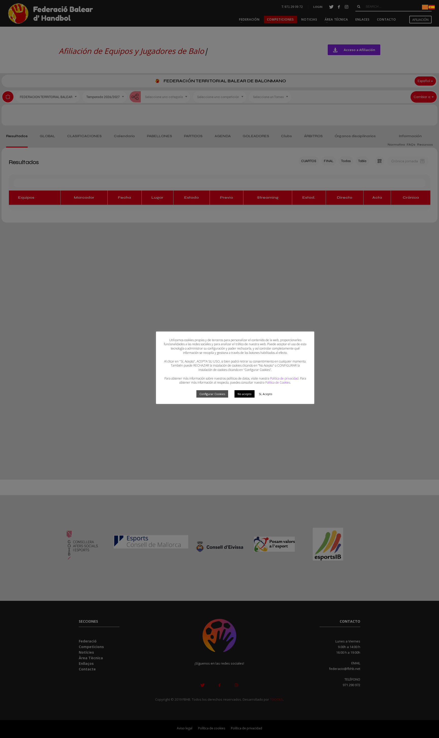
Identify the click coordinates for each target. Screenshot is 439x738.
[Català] (425, 6)
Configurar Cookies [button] (212, 394)
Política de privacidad (284, 378)
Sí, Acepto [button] (265, 394)
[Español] (432, 6)
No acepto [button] (245, 394)
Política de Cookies (277, 382)
